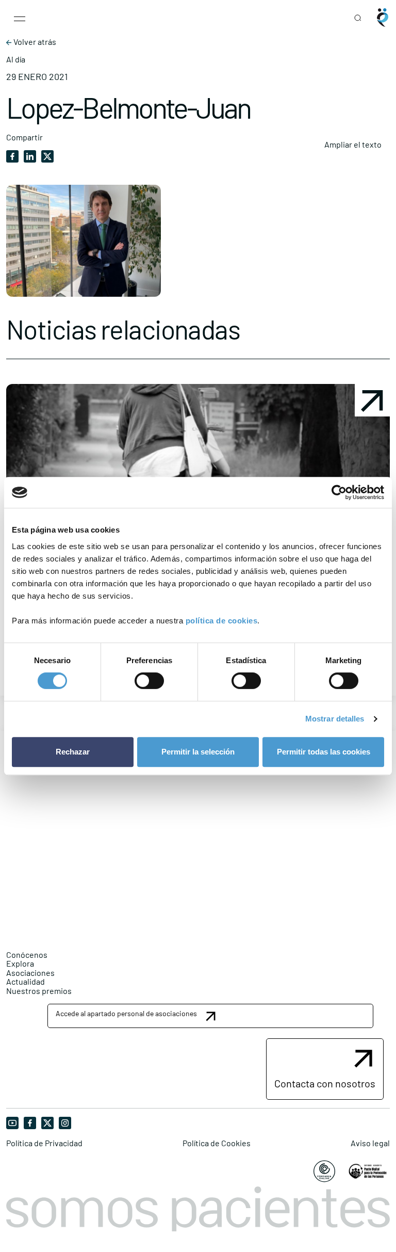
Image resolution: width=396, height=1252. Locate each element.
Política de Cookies (217, 1143)
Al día (15, 59)
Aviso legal (370, 1143)
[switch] (149, 680)
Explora (20, 963)
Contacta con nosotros (324, 1083)
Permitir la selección (198, 751)
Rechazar (73, 751)
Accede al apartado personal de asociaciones (126, 1013)
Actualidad (25, 981)
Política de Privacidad (44, 1143)
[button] (210, 1016)
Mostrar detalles (335, 718)
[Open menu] (19, 17)
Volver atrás (34, 41)
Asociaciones (30, 972)
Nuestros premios (39, 991)
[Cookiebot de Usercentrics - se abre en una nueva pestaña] (339, 492)
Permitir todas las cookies (323, 751)
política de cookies (222, 620)
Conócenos (26, 954)
